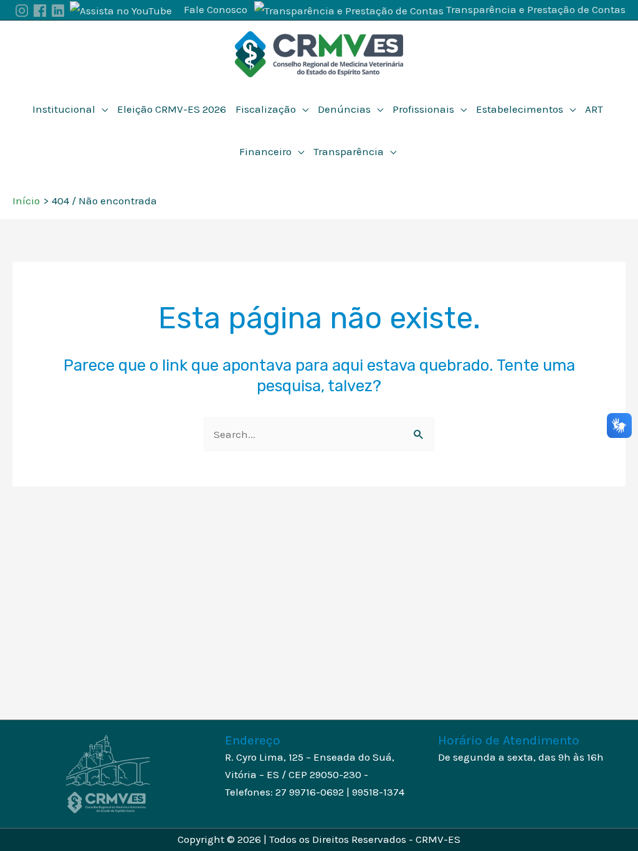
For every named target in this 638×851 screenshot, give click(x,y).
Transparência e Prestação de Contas (536, 9)
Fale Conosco (215, 9)
